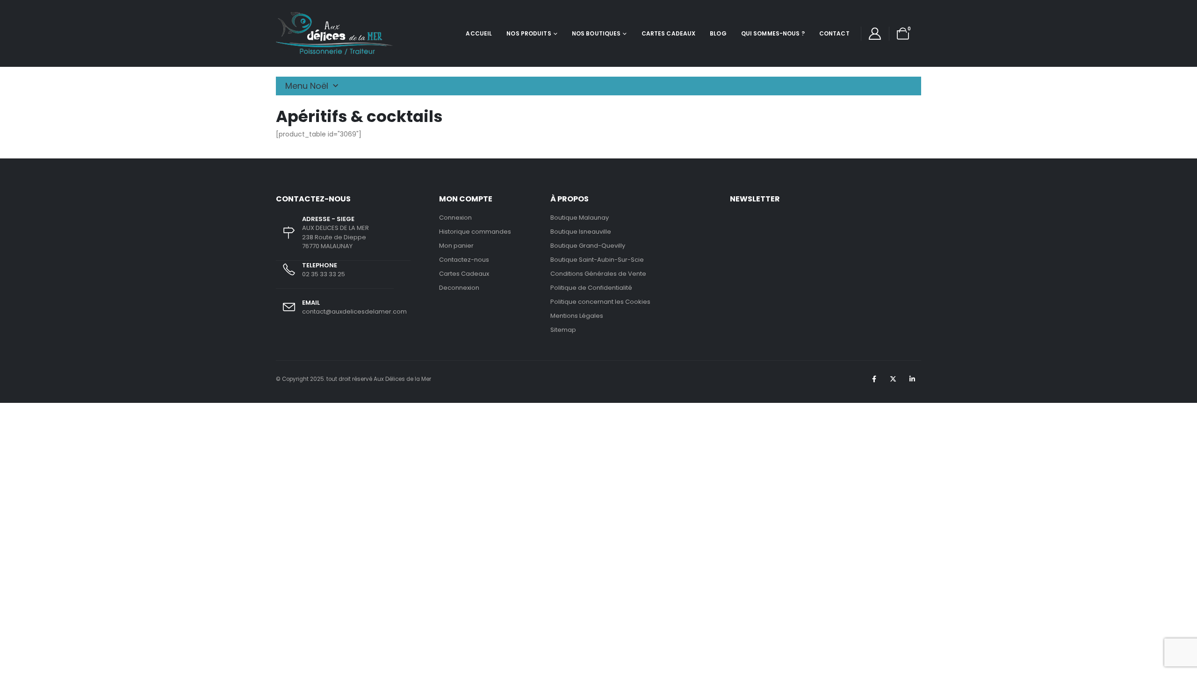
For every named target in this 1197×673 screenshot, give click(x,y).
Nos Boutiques (596, 33)
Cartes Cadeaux (669, 33)
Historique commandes (475, 231)
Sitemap (563, 329)
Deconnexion (459, 287)
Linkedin (912, 379)
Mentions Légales (576, 315)
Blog (718, 33)
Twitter (893, 379)
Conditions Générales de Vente (598, 273)
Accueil (479, 33)
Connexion (455, 217)
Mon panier (456, 245)
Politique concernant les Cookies (600, 301)
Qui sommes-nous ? (773, 33)
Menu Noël (306, 86)
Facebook (874, 379)
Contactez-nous (464, 259)
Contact (834, 33)
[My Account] (875, 34)
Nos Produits (528, 33)
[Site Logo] (334, 33)
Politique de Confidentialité (591, 287)
